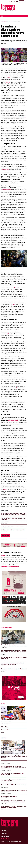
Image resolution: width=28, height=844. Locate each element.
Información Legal (6, 834)
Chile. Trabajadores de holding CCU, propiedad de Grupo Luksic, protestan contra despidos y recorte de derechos (14, 756)
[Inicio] (8, 7)
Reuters (3, 555)
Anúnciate (4, 831)
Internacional (11, 21)
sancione (4, 489)
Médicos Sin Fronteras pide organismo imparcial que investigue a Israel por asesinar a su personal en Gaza (14, 645)
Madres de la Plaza (5, 729)
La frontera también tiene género (9, 796)
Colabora (3, 830)
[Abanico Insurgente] (14, 615)
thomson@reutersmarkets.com (10, 566)
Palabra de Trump (5, 726)
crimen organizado (13, 420)
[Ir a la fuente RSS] (17, 1)
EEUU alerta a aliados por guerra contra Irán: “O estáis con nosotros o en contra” (12, 663)
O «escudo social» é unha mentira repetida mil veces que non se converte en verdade (13, 807)
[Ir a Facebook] (9, 1)
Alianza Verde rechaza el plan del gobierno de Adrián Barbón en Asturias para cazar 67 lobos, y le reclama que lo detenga (13, 651)
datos (8, 77)
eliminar (16, 287)
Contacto (3, 828)
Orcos (2, 732)
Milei (14, 304)
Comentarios (4, 833)
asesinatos (17, 387)
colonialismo (5, 169)
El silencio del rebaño (6, 721)
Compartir (6, 535)
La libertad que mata (6, 723)
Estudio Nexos (18, 841)
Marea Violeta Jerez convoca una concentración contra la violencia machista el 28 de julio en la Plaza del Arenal (13, 514)
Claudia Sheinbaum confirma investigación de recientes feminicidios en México (13, 526)
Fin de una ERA (4, 762)
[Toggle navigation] (2, 16)
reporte (8, 82)
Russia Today (4, 21)
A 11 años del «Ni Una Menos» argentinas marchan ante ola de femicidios (14, 522)
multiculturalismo (6, 189)
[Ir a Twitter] (11, 1)
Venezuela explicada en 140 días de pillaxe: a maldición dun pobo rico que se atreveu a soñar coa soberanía (13, 767)
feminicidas (22, 117)
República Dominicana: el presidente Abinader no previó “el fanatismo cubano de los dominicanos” (13, 801)
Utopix (9, 333)
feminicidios (4, 540)
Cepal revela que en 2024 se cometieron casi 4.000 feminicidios (12, 530)
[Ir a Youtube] (14, 1)
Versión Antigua (5, 836)
